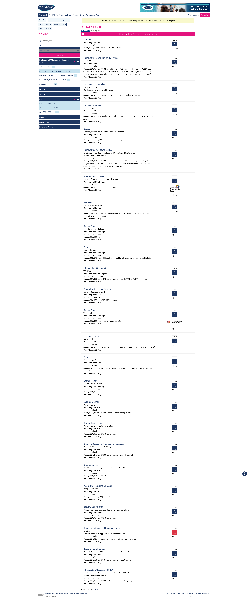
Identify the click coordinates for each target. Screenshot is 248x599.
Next (96, 589)
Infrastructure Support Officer (96, 268)
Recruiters (205, 15)
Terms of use (171, 593)
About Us (47, 596)
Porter (86, 247)
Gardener (87, 39)
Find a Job (43, 15)
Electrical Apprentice (93, 105)
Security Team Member (94, 549)
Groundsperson (90, 465)
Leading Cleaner (91, 336)
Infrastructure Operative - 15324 (98, 570)
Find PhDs (53, 15)
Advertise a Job (92, 15)
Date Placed (85, 31)
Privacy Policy (180, 593)
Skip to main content (9, 2)
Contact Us (54, 596)
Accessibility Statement (202, 593)
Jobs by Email (78, 15)
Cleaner (87, 357)
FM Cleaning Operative (94, 84)
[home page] (46, 8)
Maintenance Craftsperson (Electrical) (101, 58)
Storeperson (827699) (93, 176)
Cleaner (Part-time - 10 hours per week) (101, 528)
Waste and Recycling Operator (97, 486)
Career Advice (65, 15)
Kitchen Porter (90, 226)
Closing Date (95, 31)
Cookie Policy (190, 593)
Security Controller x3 (93, 507)
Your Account (192, 15)
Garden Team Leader (93, 423)
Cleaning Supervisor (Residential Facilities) (103, 444)
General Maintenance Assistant (98, 289)
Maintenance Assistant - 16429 (97, 150)
